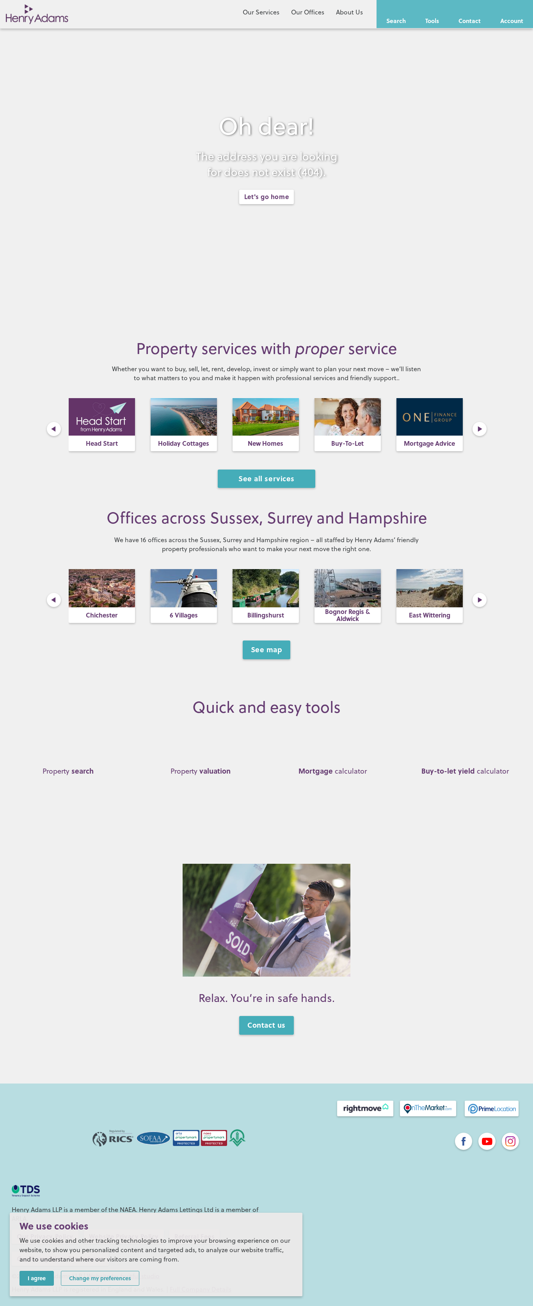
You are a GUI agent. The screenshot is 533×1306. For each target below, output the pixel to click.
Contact (469, 20)
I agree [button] (37, 1278)
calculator (332, 771)
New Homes (183, 443)
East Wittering (429, 614)
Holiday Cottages (101, 443)
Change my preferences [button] (100, 1278)
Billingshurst (265, 614)
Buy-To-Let (265, 443)
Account (511, 20)
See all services (266, 478)
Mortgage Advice (347, 443)
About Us (349, 12)
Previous (54, 429)
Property (68, 771)
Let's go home (266, 196)
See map (266, 649)
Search (396, 20)
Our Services (261, 12)
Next (480, 429)
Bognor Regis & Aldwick (347, 615)
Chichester (101, 614)
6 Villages (184, 614)
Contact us (266, 1025)
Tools (432, 20)
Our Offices (307, 12)
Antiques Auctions (429, 443)
